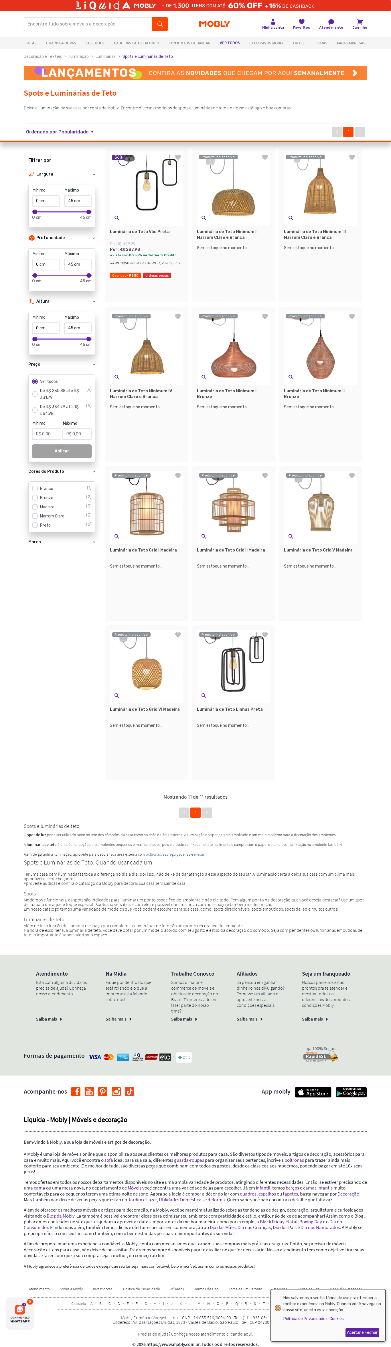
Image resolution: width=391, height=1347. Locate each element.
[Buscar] (160, 24)
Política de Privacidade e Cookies (313, 1318)
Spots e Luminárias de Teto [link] (148, 56)
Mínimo (39, 190)
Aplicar (62, 451)
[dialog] (328, 1315)
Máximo (72, 190)
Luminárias (106, 56)
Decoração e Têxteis (43, 56)
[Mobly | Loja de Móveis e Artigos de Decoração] (214, 24)
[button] (63, 132)
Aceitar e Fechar (362, 1332)
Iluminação (79, 56)
